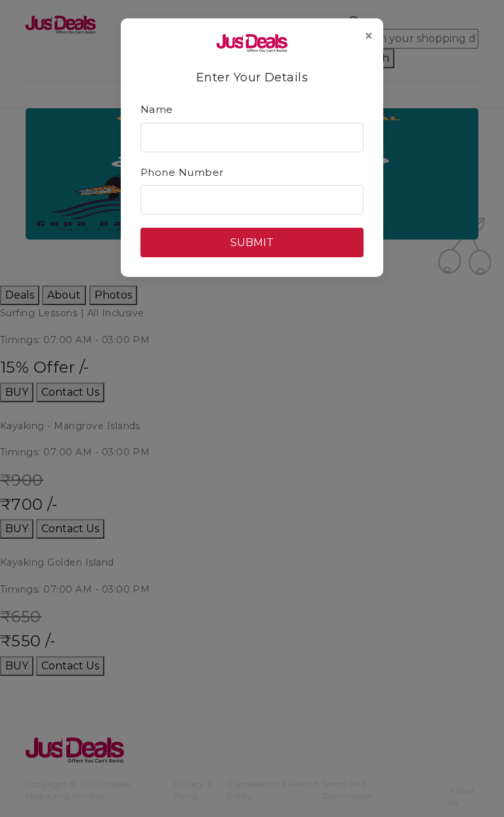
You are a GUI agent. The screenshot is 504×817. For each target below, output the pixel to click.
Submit (252, 242)
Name (156, 109)
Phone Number (182, 172)
